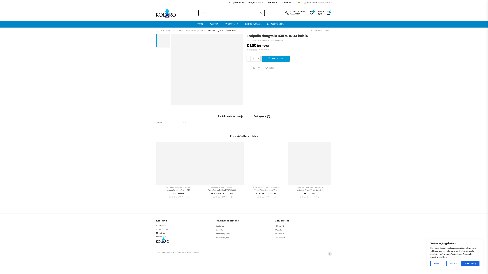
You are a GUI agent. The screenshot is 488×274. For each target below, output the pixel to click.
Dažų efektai (280, 237)
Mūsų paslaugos (255, 2)
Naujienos (272, 2)
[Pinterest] (259, 68)
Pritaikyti (437, 263)
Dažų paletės (235, 2)
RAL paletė (279, 230)
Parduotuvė (165, 31)
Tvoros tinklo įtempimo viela (265, 190)
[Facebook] (248, 68)
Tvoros (200, 24)
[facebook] (330, 254)
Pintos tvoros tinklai (227, 187)
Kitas (327, 31)
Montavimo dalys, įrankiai (195, 31)
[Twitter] (254, 68)
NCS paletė (279, 226)
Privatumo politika (223, 234)
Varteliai (214, 24)
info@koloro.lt (162, 236)
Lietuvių (300, 2)
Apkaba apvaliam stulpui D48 (178, 190)
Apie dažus (279, 234)
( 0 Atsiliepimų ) (264, 50)
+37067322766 (162, 229)
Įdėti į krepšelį (277, 59)
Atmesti (453, 263)
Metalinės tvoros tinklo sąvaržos (310, 190)
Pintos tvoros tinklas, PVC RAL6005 (222, 190)
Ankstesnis (318, 31)
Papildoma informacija (230, 116)
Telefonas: (161, 226)
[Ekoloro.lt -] (166, 13)
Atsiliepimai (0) (261, 116)
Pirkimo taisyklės (222, 237)
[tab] (230, 116)
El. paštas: (160, 233)
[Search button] (261, 13)
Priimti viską (470, 263)
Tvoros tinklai (231, 24)
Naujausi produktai (275, 24)
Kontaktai (286, 2)
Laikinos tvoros (252, 24)
